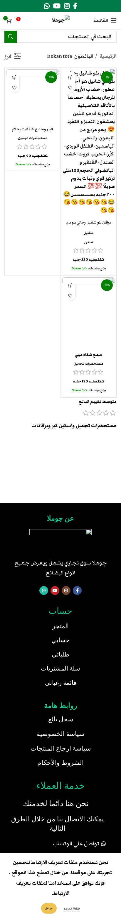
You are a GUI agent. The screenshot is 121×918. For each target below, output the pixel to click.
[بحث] (10, 37)
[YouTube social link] (56, 6)
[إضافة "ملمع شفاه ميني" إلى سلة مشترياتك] (70, 285)
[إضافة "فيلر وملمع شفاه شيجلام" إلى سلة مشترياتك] (14, 77)
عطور (88, 242)
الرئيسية (108, 56)
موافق (49, 908)
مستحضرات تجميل (32, 138)
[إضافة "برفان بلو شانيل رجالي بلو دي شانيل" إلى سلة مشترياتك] (70, 77)
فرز (7, 56)
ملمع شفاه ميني (88, 355)
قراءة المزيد (71, 908)
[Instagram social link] (66, 6)
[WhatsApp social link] (46, 6)
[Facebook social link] (75, 6)
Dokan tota (79, 268)
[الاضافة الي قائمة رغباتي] (70, 87)
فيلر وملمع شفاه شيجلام (32, 129)
